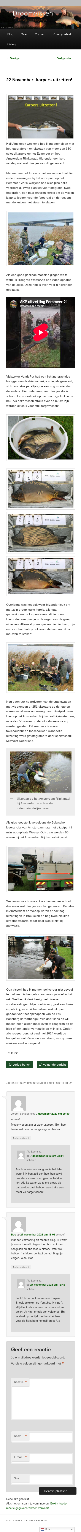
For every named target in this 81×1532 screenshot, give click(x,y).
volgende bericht (54, 1064)
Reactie (20, 1382)
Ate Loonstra (37, 1075)
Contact (40, 34)
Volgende (66, 58)
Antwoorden (21, 1138)
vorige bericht (22, 1064)
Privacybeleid (62, 34)
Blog (10, 34)
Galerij (11, 44)
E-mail (20, 1457)
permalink (53, 1075)
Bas (13, 1234)
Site (16, 1478)
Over (24, 34)
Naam (20, 1436)
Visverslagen (26, 1075)
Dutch (48, 1529)
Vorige (12, 58)
